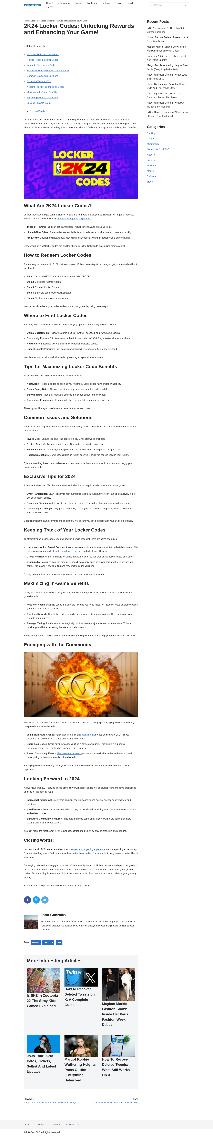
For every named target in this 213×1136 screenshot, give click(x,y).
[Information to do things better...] (32, 5)
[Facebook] (27, 900)
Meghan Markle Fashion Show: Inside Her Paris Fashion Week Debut (115, 1014)
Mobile (150, 171)
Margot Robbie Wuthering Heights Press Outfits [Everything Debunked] (80, 1069)
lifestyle (48, 943)
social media (88, 734)
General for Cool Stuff (158, 149)
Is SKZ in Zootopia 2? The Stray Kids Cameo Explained (42, 1001)
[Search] (186, 5)
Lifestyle (130, 3)
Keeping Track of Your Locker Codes (45, 87)
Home (26, 21)
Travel (49, 7)
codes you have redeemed (68, 551)
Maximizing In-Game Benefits (42, 92)
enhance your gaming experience (74, 218)
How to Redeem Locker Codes (42, 60)
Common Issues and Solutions (42, 76)
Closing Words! (37, 111)
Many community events (69, 753)
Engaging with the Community (42, 97)
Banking (79, 3)
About (27, 1124)
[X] (36, 900)
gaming (35, 943)
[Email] (45, 900)
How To (50, 3)
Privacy (42, 1124)
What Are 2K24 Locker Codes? (43, 54)
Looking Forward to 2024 (39, 103)
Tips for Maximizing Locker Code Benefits (48, 70)
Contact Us (72, 1124)
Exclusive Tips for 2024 (39, 81)
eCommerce (64, 3)
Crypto (118, 3)
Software (106, 3)
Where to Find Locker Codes (41, 65)
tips (59, 943)
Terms (56, 1124)
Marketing (92, 3)
